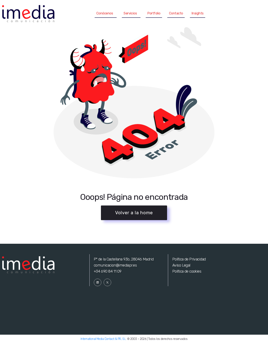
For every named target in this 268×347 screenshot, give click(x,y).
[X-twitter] (107, 282)
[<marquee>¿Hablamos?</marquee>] (262, 13)
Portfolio (153, 13)
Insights (198, 13)
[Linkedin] (97, 282)
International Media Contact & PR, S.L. (103, 339)
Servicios (130, 13)
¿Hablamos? (243, 13)
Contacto (176, 13)
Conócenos (104, 13)
